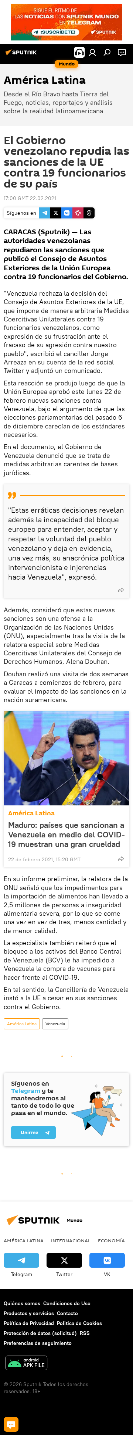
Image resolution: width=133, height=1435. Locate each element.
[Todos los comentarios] (11, 1424)
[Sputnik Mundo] (22, 55)
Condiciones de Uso (67, 1303)
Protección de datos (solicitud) (40, 1333)
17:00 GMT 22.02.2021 (30, 198)
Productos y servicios (29, 1313)
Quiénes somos (22, 1303)
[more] (120, 590)
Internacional (71, 1240)
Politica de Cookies (79, 1323)
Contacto (67, 1313)
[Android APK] (26, 1364)
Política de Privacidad (29, 1323)
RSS (85, 1333)
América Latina (31, 813)
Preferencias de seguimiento (38, 1343)
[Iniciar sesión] (92, 52)
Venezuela (55, 1023)
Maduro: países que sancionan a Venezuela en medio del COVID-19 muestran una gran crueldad (66, 834)
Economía (111, 1240)
